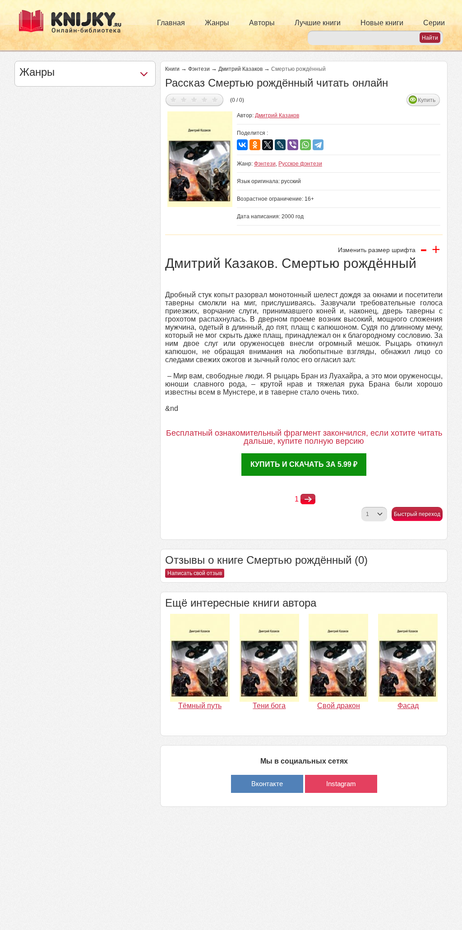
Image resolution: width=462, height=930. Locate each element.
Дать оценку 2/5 (184, 99)
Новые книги (381, 23)
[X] (267, 144)
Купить (426, 100)
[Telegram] (318, 144)
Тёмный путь (200, 705)
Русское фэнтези (300, 164)
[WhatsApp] (305, 144)
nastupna (307, 499)
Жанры (217, 23)
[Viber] (292, 144)
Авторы (262, 23)
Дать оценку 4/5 (204, 99)
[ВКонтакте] (242, 144)
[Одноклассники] (254, 144)
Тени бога (269, 705)
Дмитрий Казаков (240, 69)
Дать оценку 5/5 (215, 99)
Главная (171, 23)
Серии (434, 23)
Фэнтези (199, 69)
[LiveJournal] (280, 144)
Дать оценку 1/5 (173, 99)
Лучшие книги (318, 23)
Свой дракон (338, 705)
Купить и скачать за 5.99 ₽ (303, 464)
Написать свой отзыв (194, 573)
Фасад (408, 705)
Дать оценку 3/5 (194, 99)
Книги (172, 69)
